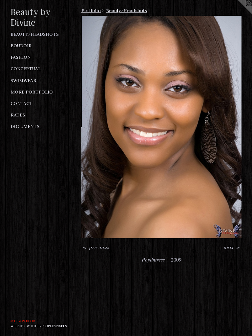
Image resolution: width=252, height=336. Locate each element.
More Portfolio (31, 92)
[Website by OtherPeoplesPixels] (239, 13)
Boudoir (21, 46)
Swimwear (23, 80)
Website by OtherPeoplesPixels (38, 326)
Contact (21, 103)
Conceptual (25, 69)
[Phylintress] (161, 127)
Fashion (20, 57)
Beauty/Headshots (34, 34)
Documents (24, 126)
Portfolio (91, 10)
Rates (17, 115)
